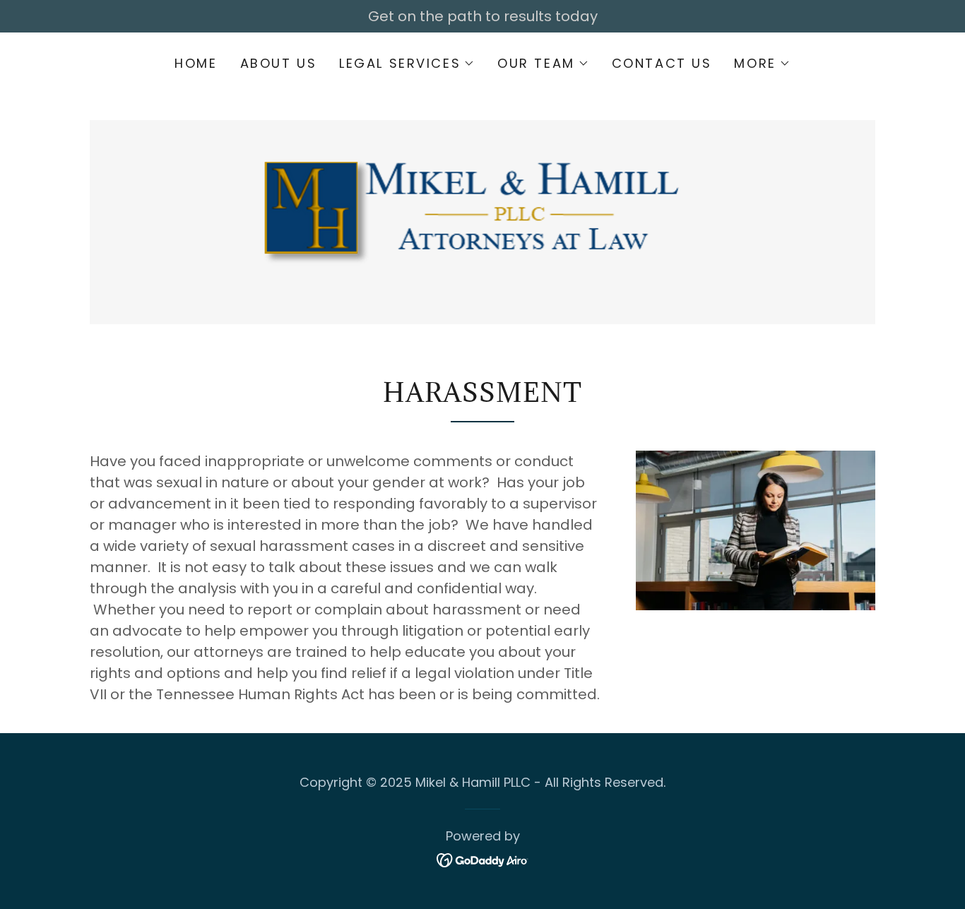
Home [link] (195, 63)
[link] (483, 207)
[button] (407, 63)
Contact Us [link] (662, 63)
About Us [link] (278, 63)
